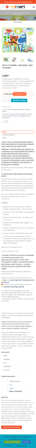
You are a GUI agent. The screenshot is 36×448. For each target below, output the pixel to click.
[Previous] (5, 40)
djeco (8, 114)
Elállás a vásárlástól (15, 391)
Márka (4, 138)
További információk (8, 135)
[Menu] (2, 6)
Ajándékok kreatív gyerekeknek (14, 287)
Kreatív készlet (6, 117)
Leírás (4, 132)
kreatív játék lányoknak (24, 116)
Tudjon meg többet (21, 445)
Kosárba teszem (19, 100)
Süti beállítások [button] (8, 445)
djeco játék (13, 114)
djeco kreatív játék (21, 114)
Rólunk (5, 356)
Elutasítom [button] (27, 442)
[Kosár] (34, 7)
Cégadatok (6, 359)
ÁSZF (4, 363)
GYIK (11, 385)
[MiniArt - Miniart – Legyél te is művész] (18, 7)
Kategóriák (7, 13)
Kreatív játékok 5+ (19, 94)
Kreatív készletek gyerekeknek (21, 13)
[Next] (31, 40)
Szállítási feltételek (15, 381)
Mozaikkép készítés (18, 14)
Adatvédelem (7, 366)
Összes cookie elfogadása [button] (12, 442)
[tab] (18, 131)
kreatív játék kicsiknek (12, 116)
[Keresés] (7, 6)
